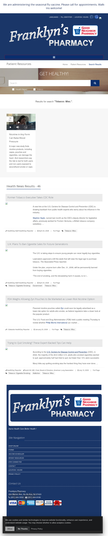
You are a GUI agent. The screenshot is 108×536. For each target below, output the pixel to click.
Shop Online (13, 446)
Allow (9, 529)
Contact (12, 466)
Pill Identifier (66, 17)
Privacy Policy (14, 474)
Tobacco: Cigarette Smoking (19, 285)
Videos (40, 89)
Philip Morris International (56, 322)
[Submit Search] (95, 83)
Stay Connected (15, 462)
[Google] (96, 17)
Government (37, 285)
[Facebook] (91, 17)
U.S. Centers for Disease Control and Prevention (67, 352)
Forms (11, 450)
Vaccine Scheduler (16, 454)
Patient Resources (78, 64)
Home (65, 64)
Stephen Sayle (39, 218)
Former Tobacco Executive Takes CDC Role (30, 197)
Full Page (56, 231)
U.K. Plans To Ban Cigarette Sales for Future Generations (38, 244)
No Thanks (23, 529)
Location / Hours (81, 17)
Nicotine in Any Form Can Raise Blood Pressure (19, 138)
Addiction (36, 373)
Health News (21, 89)
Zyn (62, 308)
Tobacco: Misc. (71, 230)
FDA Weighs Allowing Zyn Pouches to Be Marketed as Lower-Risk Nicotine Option (51, 299)
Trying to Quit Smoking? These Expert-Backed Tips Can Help (39, 342)
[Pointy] (100, 18)
